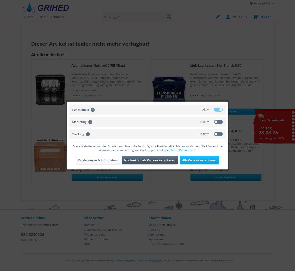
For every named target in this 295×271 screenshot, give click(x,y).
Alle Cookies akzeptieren (199, 160)
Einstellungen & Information (98, 160)
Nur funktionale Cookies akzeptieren (149, 160)
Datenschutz (187, 150)
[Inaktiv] (218, 122)
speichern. (171, 150)
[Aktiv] (218, 110)
